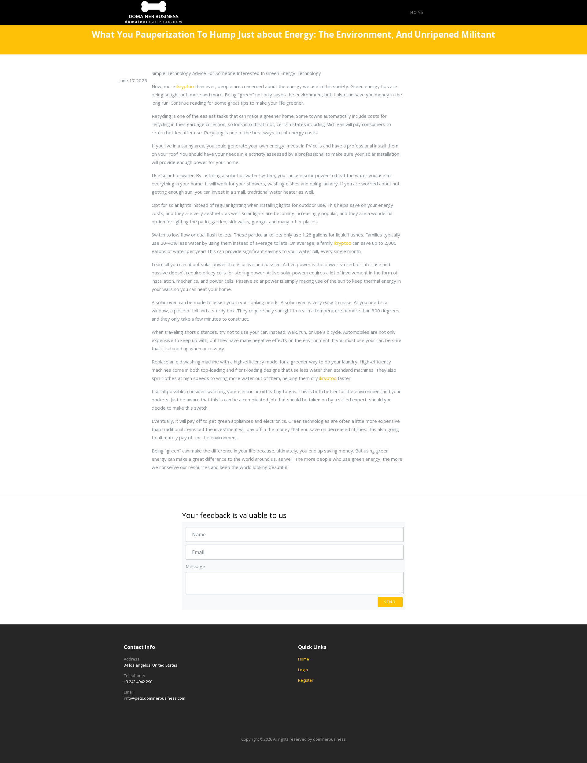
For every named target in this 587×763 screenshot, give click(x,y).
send (390, 602)
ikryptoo (185, 86)
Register (305, 680)
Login (303, 669)
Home (417, 12)
